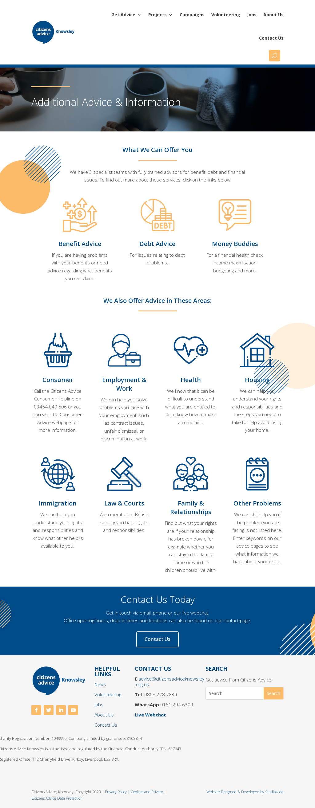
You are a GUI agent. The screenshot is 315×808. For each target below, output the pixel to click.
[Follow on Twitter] (49, 710)
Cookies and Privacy (147, 791)
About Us (273, 15)
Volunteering (225, 15)
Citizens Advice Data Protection (56, 798)
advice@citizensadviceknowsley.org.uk (169, 681)
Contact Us (271, 38)
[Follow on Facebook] (36, 710)
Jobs (252, 15)
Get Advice (123, 15)
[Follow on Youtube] (73, 710)
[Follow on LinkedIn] (61, 710)
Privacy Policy (116, 791)
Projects (157, 15)
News (100, 684)
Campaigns (192, 15)
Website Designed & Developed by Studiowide (245, 791)
